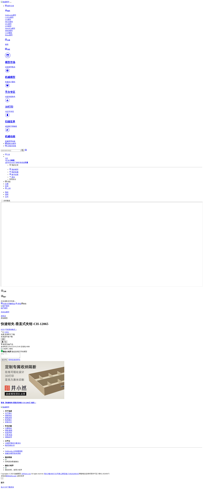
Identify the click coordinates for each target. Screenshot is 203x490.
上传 (9, 188)
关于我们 (8, 413)
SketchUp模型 (10, 28)
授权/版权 (8, 430)
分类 (8, 40)
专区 (8, 49)
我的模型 (14, 169)
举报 (19, 304)
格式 (8, 11)
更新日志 (8, 422)
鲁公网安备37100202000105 (69, 474)
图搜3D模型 (11, 143)
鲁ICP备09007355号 (51, 474)
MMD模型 (9, 31)
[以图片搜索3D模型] (26, 150)
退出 (13, 177)
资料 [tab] (6, 194)
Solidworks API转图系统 (14, 451)
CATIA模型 (9, 17)
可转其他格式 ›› (11, 329)
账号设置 (14, 174)
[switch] (2, 200)
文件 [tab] (6, 197)
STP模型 (8, 26)
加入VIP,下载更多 (7, 487)
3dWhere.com (26, 474)
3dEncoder (13, 476)
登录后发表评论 (14, 360)
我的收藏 (14, 172)
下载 (5, 342)
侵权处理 (8, 437)
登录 (6, 186)
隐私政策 (8, 418)
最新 (6, 44)
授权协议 (8, 415)
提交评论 (4, 360)
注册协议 (8, 428)
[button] (103, 158)
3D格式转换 (11, 146)
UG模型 (8, 19)
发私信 (3, 316)
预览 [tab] (6, 192)
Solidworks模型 (10, 15)
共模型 (5, 312)
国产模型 (4, 308)
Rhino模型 (9, 35)
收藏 (3, 339)
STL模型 (8, 24)
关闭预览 (6, 201)
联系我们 (8, 420)
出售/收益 (8, 435)
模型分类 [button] (10, 6)
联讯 (7, 476)
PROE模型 (9, 22)
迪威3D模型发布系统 (13, 453)
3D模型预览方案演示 (13, 443)
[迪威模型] (5, 2)
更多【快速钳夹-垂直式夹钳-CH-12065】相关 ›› (18, 403)
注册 (6, 184)
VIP (8, 154)
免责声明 (8, 432)
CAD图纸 (8, 33)
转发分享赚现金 (9, 304)
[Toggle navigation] (10, 2)
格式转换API (10, 445)
